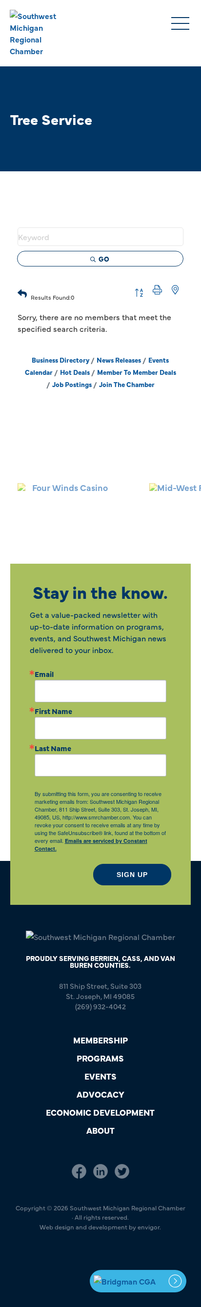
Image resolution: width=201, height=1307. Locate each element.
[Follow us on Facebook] (79, 1171)
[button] (22, 292)
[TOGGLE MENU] (180, 24)
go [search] (104, 259)
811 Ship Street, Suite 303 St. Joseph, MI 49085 (100, 990)
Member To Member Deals (136, 372)
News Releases (119, 360)
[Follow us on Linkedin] (100, 1171)
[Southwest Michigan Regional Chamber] (42, 33)
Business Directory (60, 360)
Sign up (132, 874)
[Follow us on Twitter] (122, 1171)
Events (100, 1076)
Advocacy (100, 1094)
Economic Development (100, 1112)
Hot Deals (75, 372)
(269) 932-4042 (100, 1006)
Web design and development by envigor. (100, 1226)
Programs (100, 1058)
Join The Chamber (127, 384)
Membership (100, 1040)
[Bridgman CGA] (138, 1281)
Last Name (53, 748)
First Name (53, 711)
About (100, 1130)
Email (44, 673)
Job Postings (72, 384)
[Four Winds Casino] (66, 504)
